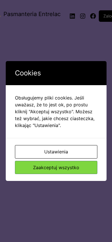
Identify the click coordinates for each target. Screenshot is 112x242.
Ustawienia (56, 152)
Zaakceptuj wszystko (56, 167)
